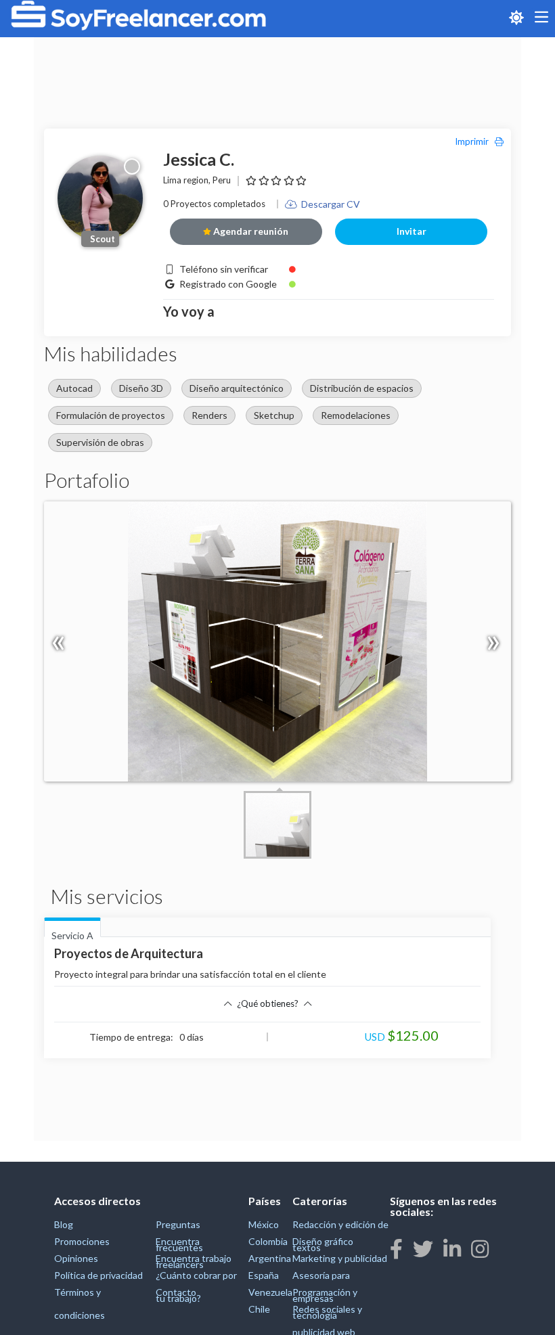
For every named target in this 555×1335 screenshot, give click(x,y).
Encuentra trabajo (193, 1258)
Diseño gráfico (322, 1241)
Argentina (269, 1258)
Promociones (82, 1241)
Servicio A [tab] (72, 933)
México (263, 1224)
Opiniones (76, 1258)
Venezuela (270, 1292)
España (263, 1275)
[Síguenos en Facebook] (396, 1248)
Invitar (411, 231)
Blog (63, 1224)
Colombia (268, 1241)
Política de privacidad (98, 1275)
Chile (259, 1309)
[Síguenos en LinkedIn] (452, 1248)
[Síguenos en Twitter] (423, 1248)
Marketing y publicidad (339, 1258)
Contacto (176, 1292)
